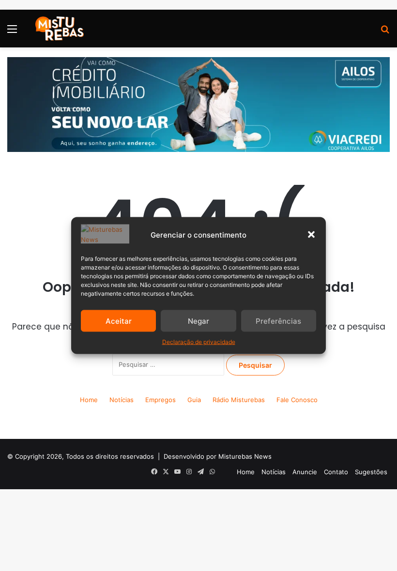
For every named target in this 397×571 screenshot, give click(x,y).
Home (89, 400)
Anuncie (304, 472)
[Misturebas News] (59, 28)
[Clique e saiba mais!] (198, 104)
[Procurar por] (385, 32)
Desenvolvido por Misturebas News (218, 456)
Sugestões (371, 472)
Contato (336, 472)
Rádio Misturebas (239, 400)
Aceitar (119, 320)
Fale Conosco (297, 400)
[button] (311, 235)
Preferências (278, 320)
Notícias (121, 400)
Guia (194, 400)
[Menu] (12, 32)
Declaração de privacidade (198, 342)
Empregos (160, 400)
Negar (198, 320)
